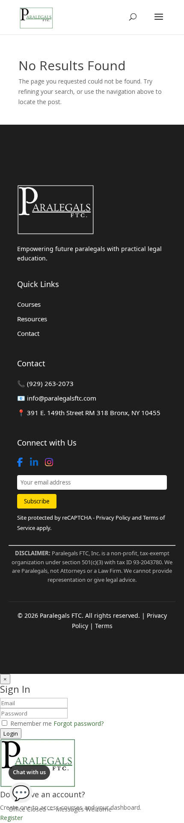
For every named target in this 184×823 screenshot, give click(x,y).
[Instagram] (49, 462)
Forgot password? (78, 723)
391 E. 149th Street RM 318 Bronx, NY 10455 (92, 412)
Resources (32, 318)
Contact (28, 333)
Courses (29, 304)
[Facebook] (20, 462)
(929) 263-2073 (50, 383)
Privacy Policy (113, 517)
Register (11, 818)
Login (10, 733)
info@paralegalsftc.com (61, 398)
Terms (104, 626)
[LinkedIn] (34, 462)
